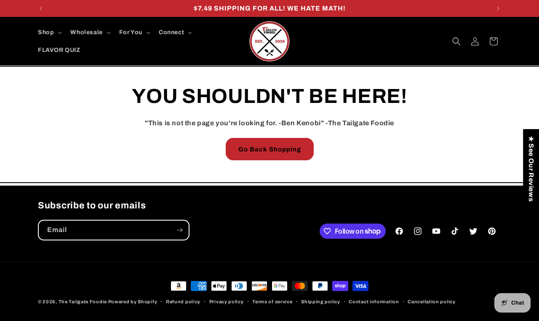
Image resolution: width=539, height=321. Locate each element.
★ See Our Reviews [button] (531, 169)
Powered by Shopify (132, 301)
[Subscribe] (179, 230)
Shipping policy (320, 301)
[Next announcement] (498, 8)
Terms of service (272, 301)
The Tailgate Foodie (83, 301)
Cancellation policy (431, 301)
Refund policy (183, 301)
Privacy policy (226, 301)
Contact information (374, 301)
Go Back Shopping (269, 149)
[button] (49, 32)
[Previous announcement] (41, 8)
